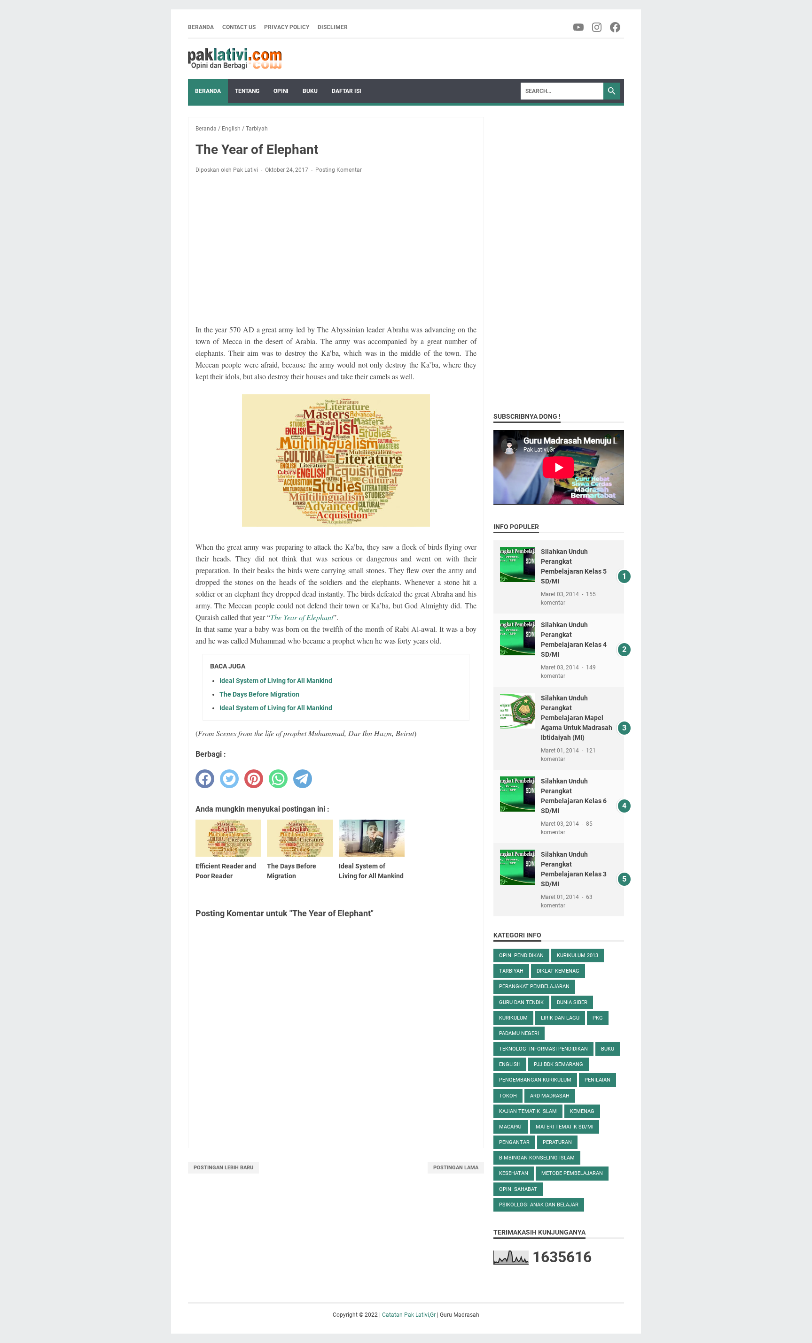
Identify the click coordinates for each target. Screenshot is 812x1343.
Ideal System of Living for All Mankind (275, 680)
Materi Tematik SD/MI (564, 1127)
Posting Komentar (338, 170)
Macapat (511, 1127)
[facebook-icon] (616, 27)
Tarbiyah (511, 971)
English (510, 1064)
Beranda (201, 27)
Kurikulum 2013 (577, 955)
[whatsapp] (278, 778)
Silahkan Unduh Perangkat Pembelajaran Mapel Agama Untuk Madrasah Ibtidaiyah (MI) (576, 717)
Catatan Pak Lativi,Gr (409, 1315)
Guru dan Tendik (521, 1002)
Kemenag (582, 1111)
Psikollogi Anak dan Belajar (538, 1205)
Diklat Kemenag (558, 971)
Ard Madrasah (550, 1096)
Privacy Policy (286, 27)
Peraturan (557, 1142)
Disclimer (333, 27)
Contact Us (239, 27)
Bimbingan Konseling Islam (537, 1158)
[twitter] (229, 778)
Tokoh (508, 1096)
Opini (281, 91)
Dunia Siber (572, 1002)
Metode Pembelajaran (572, 1173)
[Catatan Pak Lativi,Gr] (234, 58)
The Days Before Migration (259, 694)
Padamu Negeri (519, 1033)
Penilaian (597, 1080)
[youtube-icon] (579, 27)
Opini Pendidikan (521, 955)
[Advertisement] (335, 250)
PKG (598, 1018)
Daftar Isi (346, 91)
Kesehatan (513, 1173)
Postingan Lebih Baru (223, 1168)
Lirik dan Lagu (560, 1018)
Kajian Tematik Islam (528, 1111)
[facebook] (204, 778)
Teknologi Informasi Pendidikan (543, 1049)
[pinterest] (253, 778)
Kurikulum (513, 1018)
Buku (310, 91)
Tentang (247, 91)
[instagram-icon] (597, 27)
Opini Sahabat (518, 1189)
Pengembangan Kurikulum (535, 1080)
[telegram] (302, 778)
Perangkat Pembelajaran (534, 986)
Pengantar (514, 1142)
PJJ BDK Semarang (558, 1064)
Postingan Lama (455, 1168)
